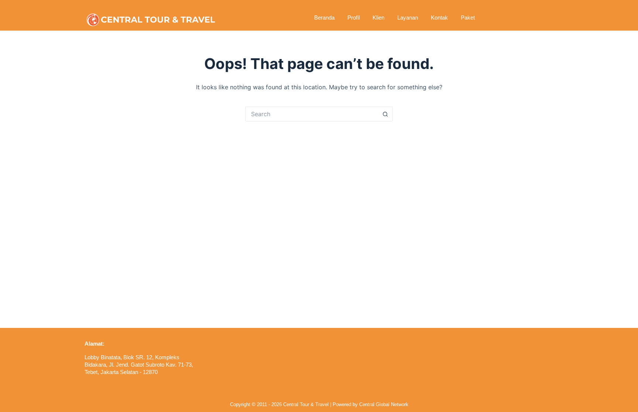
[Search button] (385, 114)
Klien (378, 17)
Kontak (439, 17)
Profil (353, 17)
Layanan (407, 17)
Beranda (324, 17)
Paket (468, 17)
